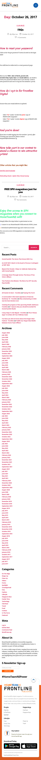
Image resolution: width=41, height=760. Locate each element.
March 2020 (5, 494)
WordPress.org (6, 632)
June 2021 (5, 474)
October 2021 (6, 464)
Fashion (4, 592)
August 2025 (6, 358)
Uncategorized (6, 587)
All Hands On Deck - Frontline (11, 293)
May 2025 (5, 365)
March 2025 (5, 370)
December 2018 (7, 527)
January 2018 (6, 552)
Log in (4, 625)
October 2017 (6, 554)
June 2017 (5, 564)
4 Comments (22, 37)
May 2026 (5, 340)
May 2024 (5, 393)
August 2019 (6, 508)
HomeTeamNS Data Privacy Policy (11, 755)
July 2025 (5, 360)
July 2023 (5, 416)
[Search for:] (14, 248)
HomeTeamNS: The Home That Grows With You (17, 259)
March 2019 (5, 520)
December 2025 (7, 351)
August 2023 (6, 414)
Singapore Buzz (7, 597)
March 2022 (5, 453)
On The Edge (6, 574)
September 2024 (7, 383)
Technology (5, 601)
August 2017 (6, 559)
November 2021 (7, 462)
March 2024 (5, 397)
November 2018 (7, 529)
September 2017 (7, 557)
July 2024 (5, 388)
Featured (5, 615)
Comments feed (7, 630)
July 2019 (5, 511)
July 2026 (5, 335)
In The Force (6, 613)
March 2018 (5, 547)
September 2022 (7, 439)
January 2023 (6, 430)
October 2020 (6, 485)
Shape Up (5, 576)
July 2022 (5, 444)
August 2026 (6, 333)
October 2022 (6, 437)
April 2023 (5, 423)
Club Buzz (20, 25)
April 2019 (5, 517)
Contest (4, 611)
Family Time (6, 599)
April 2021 (5, 478)
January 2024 (6, 402)
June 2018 (5, 541)
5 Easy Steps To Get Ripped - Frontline (14, 313)
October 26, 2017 (28, 34)
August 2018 (6, 536)
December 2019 (7, 501)
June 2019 (5, 513)
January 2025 (6, 374)
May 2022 (5, 448)
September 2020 (7, 487)
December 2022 (7, 432)
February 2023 (6, 427)
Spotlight (5, 585)
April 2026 (5, 342)
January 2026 (6, 349)
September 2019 (7, 506)
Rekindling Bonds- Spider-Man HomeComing (14, 176)
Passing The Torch (29, 293)
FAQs (21, 29)
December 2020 (7, 483)
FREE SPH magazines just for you (20, 190)
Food (3, 608)
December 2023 (7, 404)
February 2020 (6, 497)
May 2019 (5, 515)
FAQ (3, 590)
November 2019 (7, 504)
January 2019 (6, 524)
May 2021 (5, 476)
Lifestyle (4, 594)
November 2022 (7, 434)
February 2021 (6, 480)
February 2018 (6, 550)
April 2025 (5, 367)
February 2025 (6, 372)
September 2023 (7, 411)
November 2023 (7, 407)
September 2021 (7, 467)
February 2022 (6, 455)
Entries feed (5, 627)
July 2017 (5, 561)
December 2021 (7, 460)
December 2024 (7, 377)
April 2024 (5, 395)
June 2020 (5, 492)
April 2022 (5, 450)
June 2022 (5, 446)
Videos (4, 580)
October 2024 (6, 381)
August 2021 (6, 469)
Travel (4, 606)
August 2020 (6, 490)
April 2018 (5, 545)
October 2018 (6, 531)
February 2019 (6, 522)
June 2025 (5, 363)
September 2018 (7, 534)
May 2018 (5, 543)
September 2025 (7, 356)
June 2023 (5, 418)
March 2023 (5, 425)
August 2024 (6, 386)
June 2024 (5, 390)
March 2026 (5, 344)
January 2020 (6, 499)
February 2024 (6, 400)
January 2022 (6, 457)
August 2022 (6, 441)
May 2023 (5, 420)
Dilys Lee (15, 34)
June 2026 (5, 337)
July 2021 (5, 471)
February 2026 (6, 347)
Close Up (5, 578)
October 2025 (6, 353)
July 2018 (5, 538)
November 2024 (7, 379)
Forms (4, 583)
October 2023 (6, 409)
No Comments (22, 200)
